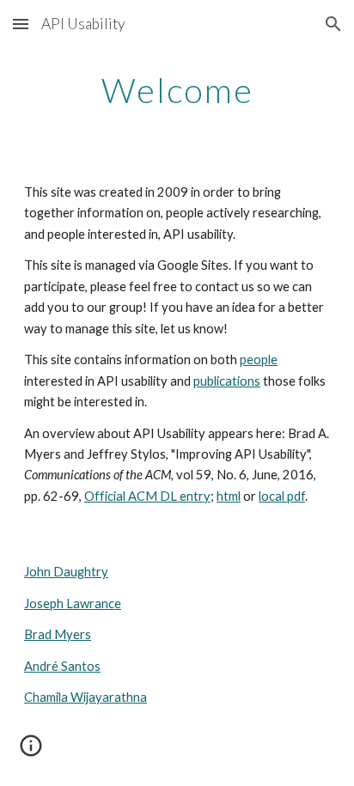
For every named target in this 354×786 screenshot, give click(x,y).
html (229, 496)
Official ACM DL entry (147, 496)
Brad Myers (57, 634)
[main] (177, 90)
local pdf (282, 496)
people (259, 359)
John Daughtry (66, 571)
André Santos (62, 666)
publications (226, 381)
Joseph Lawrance (72, 603)
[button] (20, 23)
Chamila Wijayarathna (85, 697)
